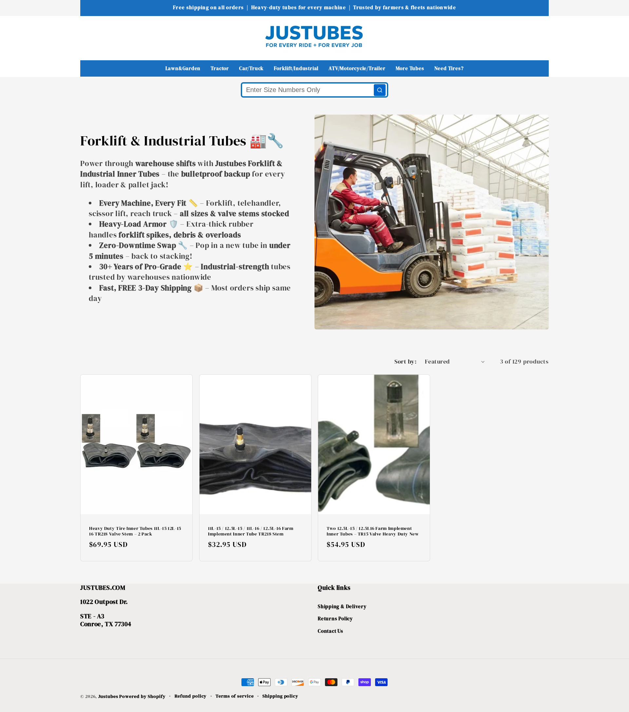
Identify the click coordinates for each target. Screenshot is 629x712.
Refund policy (191, 696)
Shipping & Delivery (342, 606)
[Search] (380, 90)
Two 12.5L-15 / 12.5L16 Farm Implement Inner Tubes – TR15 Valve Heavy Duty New (373, 531)
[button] (89, 36)
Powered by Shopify (142, 696)
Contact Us (330, 631)
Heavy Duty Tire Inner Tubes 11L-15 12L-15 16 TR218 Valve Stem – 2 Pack (135, 531)
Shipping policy (280, 696)
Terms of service (235, 696)
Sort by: (405, 361)
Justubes (108, 696)
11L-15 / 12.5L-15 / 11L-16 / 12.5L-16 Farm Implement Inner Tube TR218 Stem (250, 531)
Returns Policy (335, 618)
